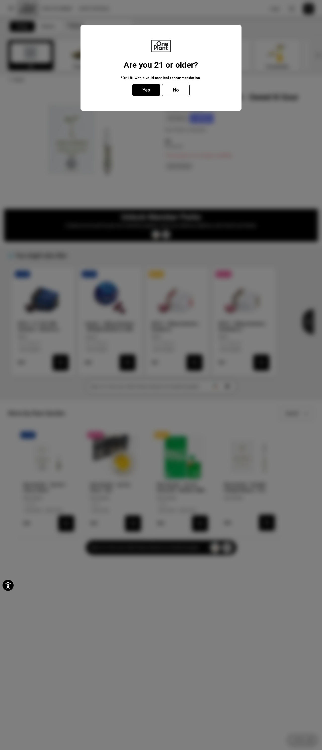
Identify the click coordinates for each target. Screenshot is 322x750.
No (176, 90)
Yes (146, 90)
